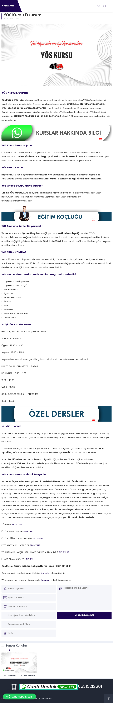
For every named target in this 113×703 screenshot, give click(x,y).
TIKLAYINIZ (17, 525)
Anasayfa (8, 19)
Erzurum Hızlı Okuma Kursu (19, 676)
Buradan (45, 580)
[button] (19, 696)
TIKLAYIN (29, 559)
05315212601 (90, 687)
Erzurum (16, 19)
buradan (46, 573)
